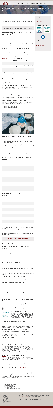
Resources (37, 3)
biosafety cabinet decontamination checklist (23, 273)
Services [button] (26, 3)
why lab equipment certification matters (27, 363)
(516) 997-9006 (49, 0)
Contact (48, 3)
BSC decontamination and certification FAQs (24, 229)
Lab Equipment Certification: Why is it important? (42, 46)
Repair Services (4, 396)
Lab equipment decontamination (8, 387)
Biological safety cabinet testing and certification (10, 384)
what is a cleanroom (18, 334)
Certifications (4, 395)
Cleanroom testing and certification (8, 385)
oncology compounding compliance (18, 56)
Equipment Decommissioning (6, 401)
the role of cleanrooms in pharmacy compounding (19, 39)
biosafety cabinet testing (18, 144)
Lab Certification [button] (21, 3)
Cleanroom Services (5, 398)
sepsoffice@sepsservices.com (39, 22)
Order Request (32, 3)
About (41, 3)
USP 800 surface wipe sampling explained (21, 351)
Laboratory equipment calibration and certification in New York (12, 388)
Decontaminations (5, 397)
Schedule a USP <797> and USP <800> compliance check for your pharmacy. (18, 27)
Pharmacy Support (5, 399)
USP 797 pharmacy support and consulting (9, 386)
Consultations (4, 400)
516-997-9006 (23, 399)
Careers (45, 3)
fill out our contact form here (24, 396)
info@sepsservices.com (39, 21)
